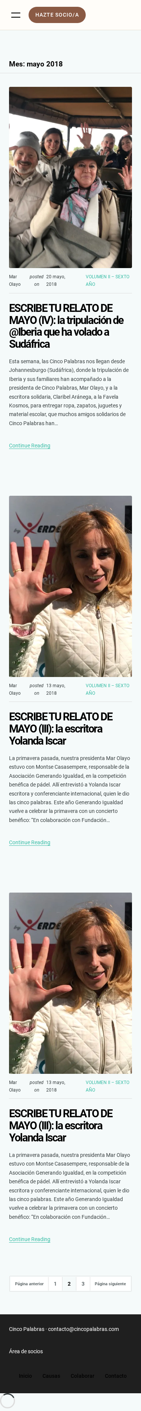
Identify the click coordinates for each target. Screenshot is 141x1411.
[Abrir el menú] (16, 15)
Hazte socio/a (57, 15)
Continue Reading (29, 446)
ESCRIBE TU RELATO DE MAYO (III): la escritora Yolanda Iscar (60, 729)
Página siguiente (110, 1283)
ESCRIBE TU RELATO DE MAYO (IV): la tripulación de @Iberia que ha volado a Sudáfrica (66, 326)
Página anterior (29, 1283)
